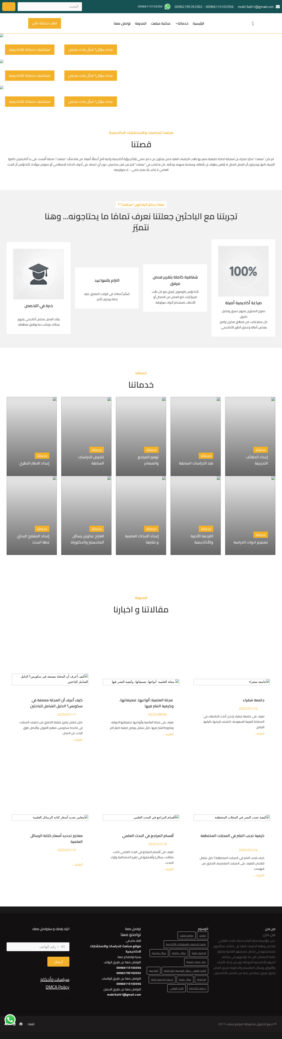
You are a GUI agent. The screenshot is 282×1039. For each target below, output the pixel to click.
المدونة (141, 23)
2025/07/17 (66, 714)
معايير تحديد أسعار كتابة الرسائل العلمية (56, 838)
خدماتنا (183, 23)
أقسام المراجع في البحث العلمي (147, 835)
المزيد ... (258, 733)
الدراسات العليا (199, 953)
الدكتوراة (201, 979)
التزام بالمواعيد (107, 280)
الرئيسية (198, 23)
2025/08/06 (157, 714)
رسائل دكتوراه (179, 953)
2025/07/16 (157, 844)
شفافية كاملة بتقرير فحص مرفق (175, 280)
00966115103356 (220, 6)
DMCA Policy (57, 987)
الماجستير (153, 970)
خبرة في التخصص (38, 305)
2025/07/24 (248, 708)
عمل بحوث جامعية (196, 961)
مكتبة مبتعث (160, 23)
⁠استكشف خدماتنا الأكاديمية (29, 49)
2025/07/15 (66, 850)
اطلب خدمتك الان (44, 23)
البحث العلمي (176, 988)
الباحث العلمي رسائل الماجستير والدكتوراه (185, 970)
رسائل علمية (185, 979)
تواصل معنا (122, 23)
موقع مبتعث (186, 935)
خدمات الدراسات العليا (162, 979)
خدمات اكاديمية (197, 988)
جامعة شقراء (253, 700)
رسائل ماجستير (159, 953)
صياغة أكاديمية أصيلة (243, 302)
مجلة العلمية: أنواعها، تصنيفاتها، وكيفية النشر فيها (146, 702)
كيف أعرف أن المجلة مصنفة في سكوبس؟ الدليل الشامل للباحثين (56, 702)
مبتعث (202, 935)
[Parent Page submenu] (177, 23)
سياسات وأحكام (54, 979)
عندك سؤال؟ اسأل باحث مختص (90, 49)
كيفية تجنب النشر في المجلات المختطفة (232, 838)
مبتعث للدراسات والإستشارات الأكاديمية (186, 944)
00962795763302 (188, 6)
